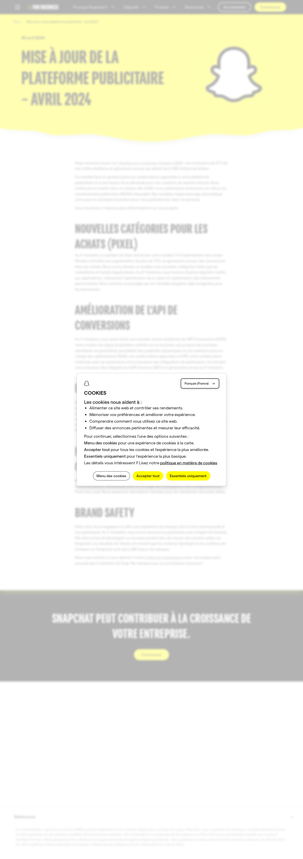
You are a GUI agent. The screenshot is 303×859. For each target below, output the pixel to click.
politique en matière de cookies (188, 462)
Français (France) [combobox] (197, 383)
